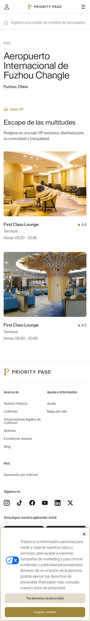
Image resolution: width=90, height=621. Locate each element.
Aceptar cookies (45, 612)
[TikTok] (19, 503)
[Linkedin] (57, 503)
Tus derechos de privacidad (45, 598)
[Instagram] (7, 503)
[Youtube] (45, 503)
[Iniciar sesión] (7, 7)
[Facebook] (32, 503)
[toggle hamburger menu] (83, 7)
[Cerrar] (84, 534)
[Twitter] (70, 503)
